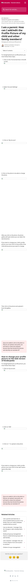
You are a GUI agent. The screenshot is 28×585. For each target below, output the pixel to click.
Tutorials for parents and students (10, 19)
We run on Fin (15, 580)
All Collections (5, 18)
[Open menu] (25, 3)
